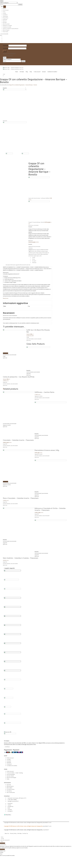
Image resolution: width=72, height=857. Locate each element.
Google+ (34, 261)
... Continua (6, 746)
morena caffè (39, 254)
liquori (35, 254)
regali (35, 255)
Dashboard (5, 19)
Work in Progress (6, 30)
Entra (1, 35)
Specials (9, 784)
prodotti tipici (45, 254)
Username (5, 45)
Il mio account (5, 10)
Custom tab (28, 264)
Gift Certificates (11, 792)
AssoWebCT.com (47, 822)
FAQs (8, 779)
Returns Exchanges (11, 777)
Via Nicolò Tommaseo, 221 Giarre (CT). (17, 798)
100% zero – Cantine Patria (44, 392)
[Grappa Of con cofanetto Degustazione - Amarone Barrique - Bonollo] (13, 156)
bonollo (32, 251)
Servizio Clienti (10, 776)
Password (5, 48)
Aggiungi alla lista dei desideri (34, 246)
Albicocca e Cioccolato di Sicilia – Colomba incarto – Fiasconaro (50, 509)
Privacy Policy (5, 17)
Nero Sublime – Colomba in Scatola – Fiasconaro (20, 558)
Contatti (9, 761)
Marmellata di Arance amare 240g (47, 450)
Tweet (33, 257)
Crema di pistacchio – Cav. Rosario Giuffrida (18, 377)
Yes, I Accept (2, 849)
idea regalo (45, 252)
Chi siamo (9, 791)
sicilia (40, 255)
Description (8, 264)
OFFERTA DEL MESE (44, 249)
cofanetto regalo (44, 251)
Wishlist (4, 8)
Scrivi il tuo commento (33, 225)
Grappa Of (38, 249)
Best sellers (9, 788)
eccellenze (30, 252)
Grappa (37, 252)
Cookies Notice (3, 844)
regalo (37, 255)
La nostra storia (10, 789)
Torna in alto (2, 843)
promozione (30, 255)
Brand (4, 84)
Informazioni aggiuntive (15, 264)
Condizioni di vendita (7, 27)
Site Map (19, 833)
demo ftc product (6, 24)
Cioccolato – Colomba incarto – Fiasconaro (18, 440)
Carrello (4, 13)
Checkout (9, 764)
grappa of (41, 252)
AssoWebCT (46, 830)
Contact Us (25, 833)
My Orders (5, 22)
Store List (4, 21)
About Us (7, 833)
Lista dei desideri (4, 34)
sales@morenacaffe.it (13, 801)
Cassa (4, 11)
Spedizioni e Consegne (7, 25)
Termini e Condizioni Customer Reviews (10, 28)
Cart (2, 838)
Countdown (5, 14)
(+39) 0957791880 (12, 799)
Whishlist (9, 762)
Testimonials (5, 16)
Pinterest (34, 262)
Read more (30, 240)
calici (35, 251)
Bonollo (7, 84)
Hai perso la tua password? (9, 53)
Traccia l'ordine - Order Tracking (15, 773)
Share (33, 259)
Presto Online (5, 31)
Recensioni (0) (22, 264)
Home (1, 84)
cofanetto (39, 251)
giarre (34, 252)
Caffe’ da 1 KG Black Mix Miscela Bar (38, 331)
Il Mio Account (10, 758)
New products (10, 786)
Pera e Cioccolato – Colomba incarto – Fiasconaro (20, 498)
